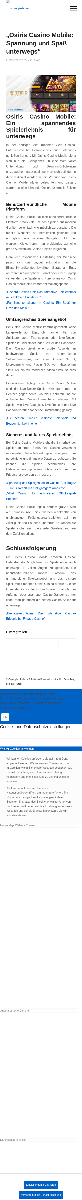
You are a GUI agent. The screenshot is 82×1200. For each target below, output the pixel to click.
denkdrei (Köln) (14, 684)
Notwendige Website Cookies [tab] (18, 825)
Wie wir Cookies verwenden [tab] (17, 748)
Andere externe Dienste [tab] (14, 1010)
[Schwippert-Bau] (34, 8)
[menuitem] (70, 8)
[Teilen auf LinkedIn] (49, 644)
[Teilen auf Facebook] (15, 644)
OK (5, 716)
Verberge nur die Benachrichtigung (41, 1194)
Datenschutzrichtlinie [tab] (13, 1139)
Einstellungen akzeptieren (41, 1184)
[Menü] (70, 8)
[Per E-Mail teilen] (66, 644)
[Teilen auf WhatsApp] (32, 644)
